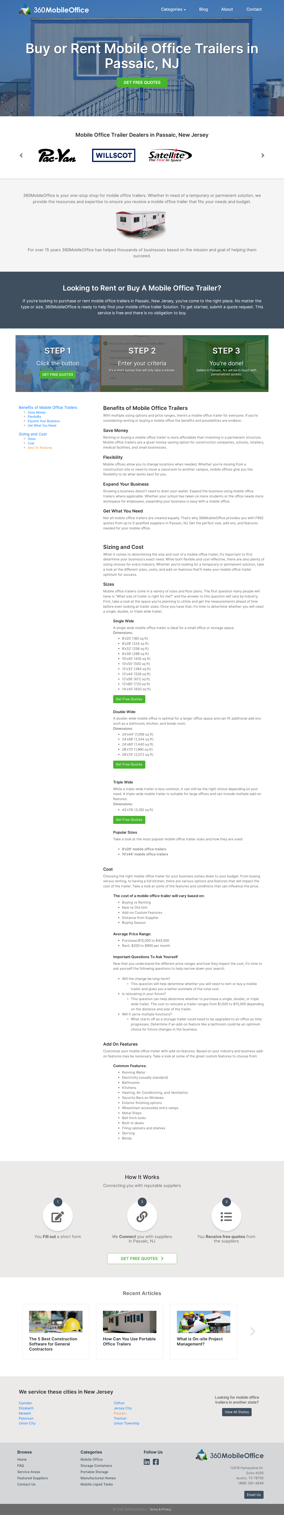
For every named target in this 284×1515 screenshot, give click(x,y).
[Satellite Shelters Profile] (170, 155)
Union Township (126, 1423)
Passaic (120, 1413)
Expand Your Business (44, 421)
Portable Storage (94, 1472)
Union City (27, 1423)
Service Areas (28, 1472)
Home (22, 1459)
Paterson (26, 1418)
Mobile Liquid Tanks (97, 1484)
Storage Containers (96, 1466)
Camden (25, 1403)
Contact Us (26, 1484)
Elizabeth (26, 1408)
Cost (31, 443)
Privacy (166, 1509)
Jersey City (123, 1408)
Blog (203, 9)
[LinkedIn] (147, 1462)
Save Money (37, 412)
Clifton (119, 1403)
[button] (21, 155)
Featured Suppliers (32, 1478)
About (227, 9)
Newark (25, 1413)
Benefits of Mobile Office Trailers (48, 407)
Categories (171, 9)
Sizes (32, 439)
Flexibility (34, 416)
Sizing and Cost (33, 434)
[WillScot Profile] (57, 155)
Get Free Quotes (142, 82)
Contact (254, 9)
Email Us (254, 1495)
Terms (154, 1509)
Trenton (120, 1418)
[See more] (253, 1331)
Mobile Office (92, 1459)
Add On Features (40, 447)
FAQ (20, 1466)
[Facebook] (156, 1462)
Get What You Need (42, 425)
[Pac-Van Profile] (114, 155)
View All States (237, 1412)
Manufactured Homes (98, 1478)
